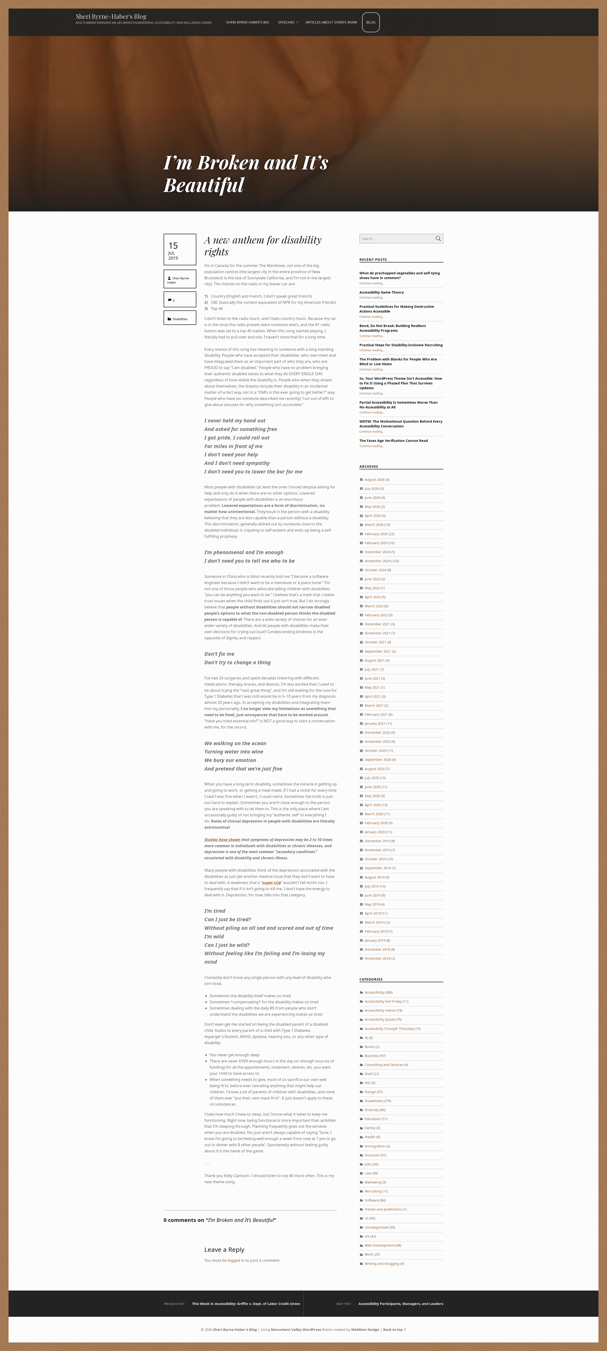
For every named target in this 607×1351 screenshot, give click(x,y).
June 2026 (372, 497)
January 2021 (375, 723)
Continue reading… (371, 283)
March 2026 (374, 524)
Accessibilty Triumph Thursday (389, 1028)
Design (370, 1091)
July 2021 (372, 669)
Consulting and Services (384, 1064)
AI (366, 1037)
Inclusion (372, 1155)
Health (370, 1137)
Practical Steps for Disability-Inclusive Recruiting (401, 345)
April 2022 (373, 597)
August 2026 (375, 479)
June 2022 (372, 579)
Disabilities (180, 319)
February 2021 (376, 714)
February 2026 (376, 534)
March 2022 (374, 606)
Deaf (368, 1073)
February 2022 (376, 615)
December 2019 (377, 841)
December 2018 (377, 949)
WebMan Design (365, 1329)
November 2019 (377, 850)
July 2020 (372, 778)
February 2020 (376, 823)
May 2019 (372, 904)
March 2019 (374, 922)
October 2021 (375, 642)
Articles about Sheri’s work (331, 22)
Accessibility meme (380, 1010)
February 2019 (376, 931)
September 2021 (378, 651)
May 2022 (372, 588)
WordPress (312, 1329)
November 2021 (377, 633)
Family (370, 1128)
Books (370, 1046)
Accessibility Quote (380, 1019)
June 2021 (372, 678)
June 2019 (372, 895)
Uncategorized (376, 1227)
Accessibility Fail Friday (383, 1001)
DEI (367, 1082)
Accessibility (374, 992)
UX (367, 1236)
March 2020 (374, 814)
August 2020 (375, 769)
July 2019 (372, 886)
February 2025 (376, 543)
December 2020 (377, 732)
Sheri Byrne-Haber (178, 280)
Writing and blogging (382, 1263)
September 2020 (378, 759)
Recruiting (373, 1191)
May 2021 (372, 687)
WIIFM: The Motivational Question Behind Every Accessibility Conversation (400, 423)
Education (373, 1119)
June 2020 (372, 787)
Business (372, 1055)
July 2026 (372, 488)
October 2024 (375, 570)
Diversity (372, 1110)
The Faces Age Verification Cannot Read (393, 440)
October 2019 (375, 859)
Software (372, 1200)
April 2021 (373, 696)
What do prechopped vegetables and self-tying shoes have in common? (399, 275)
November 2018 (377, 958)
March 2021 (374, 705)
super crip (271, 882)
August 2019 (375, 877)
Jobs (368, 1164)
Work (369, 1254)
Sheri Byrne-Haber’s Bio (247, 22)
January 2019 (375, 940)
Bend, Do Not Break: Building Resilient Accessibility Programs (392, 328)
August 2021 (375, 660)
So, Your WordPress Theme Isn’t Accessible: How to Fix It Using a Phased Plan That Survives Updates (400, 383)
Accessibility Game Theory (381, 292)
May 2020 (372, 796)
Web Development (380, 1245)
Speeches (286, 22)
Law (368, 1173)
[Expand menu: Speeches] (297, 22)
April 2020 (373, 805)
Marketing (373, 1182)
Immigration (375, 1146)
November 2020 (377, 741)
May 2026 (372, 506)
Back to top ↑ (394, 1329)
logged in (236, 1260)
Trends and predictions (383, 1209)
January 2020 (375, 832)
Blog (370, 22)
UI (366, 1218)
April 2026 (373, 515)
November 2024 (377, 561)
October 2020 (375, 750)
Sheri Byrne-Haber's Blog (111, 16)
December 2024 (377, 552)
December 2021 (377, 624)
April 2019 (373, 913)
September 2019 (378, 868)
